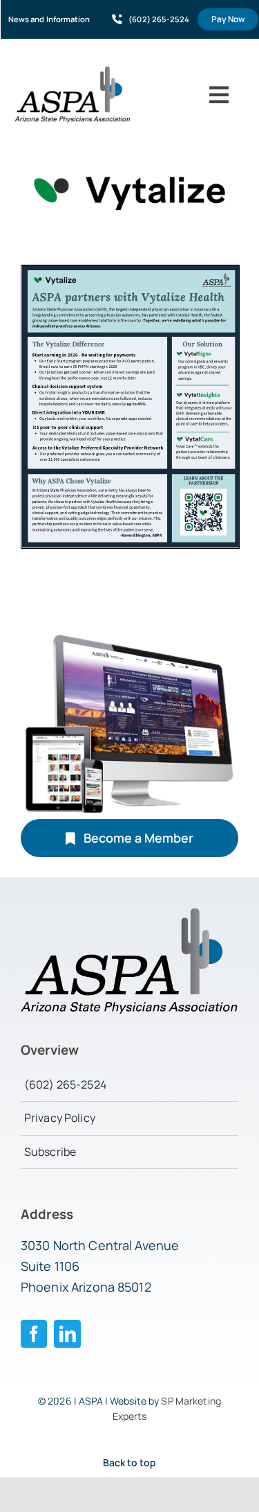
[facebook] (34, 1334)
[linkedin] (67, 1334)
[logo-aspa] (73, 72)
